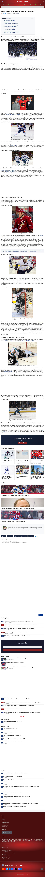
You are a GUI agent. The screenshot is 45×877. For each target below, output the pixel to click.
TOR (3, 628)
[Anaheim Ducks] (3, 4)
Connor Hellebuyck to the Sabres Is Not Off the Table (15, 708)
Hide (32, 18)
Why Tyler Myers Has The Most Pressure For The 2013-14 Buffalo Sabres (14, 542)
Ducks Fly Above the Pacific (10, 29)
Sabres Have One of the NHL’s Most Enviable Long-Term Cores (16, 495)
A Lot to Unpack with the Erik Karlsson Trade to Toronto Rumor (17, 635)
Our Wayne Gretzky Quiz (6, 858)
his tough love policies (10, 171)
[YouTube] (5, 869)
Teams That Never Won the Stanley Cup (8, 853)
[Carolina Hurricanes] (25, 4)
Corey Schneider (4, 170)
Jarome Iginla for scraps (9, 114)
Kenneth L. (5, 13)
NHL (3, 621)
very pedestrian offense (8, 340)
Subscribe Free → (22, 442)
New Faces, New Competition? (9, 20)
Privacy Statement (5, 825)
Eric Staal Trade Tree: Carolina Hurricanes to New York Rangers (15, 772)
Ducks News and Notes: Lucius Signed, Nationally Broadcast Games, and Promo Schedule (23, 712)
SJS (18, 13)
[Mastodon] (19, 869)
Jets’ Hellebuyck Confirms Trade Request (7, 461)
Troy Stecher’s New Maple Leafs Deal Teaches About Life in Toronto (16, 796)
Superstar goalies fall (24, 279)
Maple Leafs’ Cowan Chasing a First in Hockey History (14, 779)
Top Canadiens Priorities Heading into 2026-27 (12, 721)
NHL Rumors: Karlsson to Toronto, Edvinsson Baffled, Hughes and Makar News (21, 624)
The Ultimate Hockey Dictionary (7, 850)
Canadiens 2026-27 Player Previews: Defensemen (15, 662)
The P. (6, 629)
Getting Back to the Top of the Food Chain (11, 32)
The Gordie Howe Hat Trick (6, 857)
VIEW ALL (22, 716)
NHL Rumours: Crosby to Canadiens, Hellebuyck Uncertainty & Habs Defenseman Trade (20, 803)
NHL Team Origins (5, 851)
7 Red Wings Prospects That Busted (10, 728)
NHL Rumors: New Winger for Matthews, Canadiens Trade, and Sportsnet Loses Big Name (21, 786)
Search (40, 614)
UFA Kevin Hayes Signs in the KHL (22, 477)
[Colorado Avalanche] (36, 4)
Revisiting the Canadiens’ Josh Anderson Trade (12, 776)
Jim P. (6, 622)
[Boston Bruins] (9, 4)
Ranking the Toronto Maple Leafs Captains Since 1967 (14, 738)
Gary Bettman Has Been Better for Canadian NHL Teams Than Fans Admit (18, 508)
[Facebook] (12, 869)
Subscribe (22, 649)
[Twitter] (7, 869)
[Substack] (3, 869)
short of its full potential (8, 371)
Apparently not (17, 114)
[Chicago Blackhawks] (30, 4)
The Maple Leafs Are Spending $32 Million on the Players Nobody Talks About (18, 799)
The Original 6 (4, 854)
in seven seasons (11, 142)
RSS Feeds (3, 823)
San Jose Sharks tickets (20, 91)
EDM (3, 632)
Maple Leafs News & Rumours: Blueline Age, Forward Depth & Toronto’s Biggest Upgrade (23, 702)
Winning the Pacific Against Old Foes (10, 26)
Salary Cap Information (5, 847)
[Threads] (16, 869)
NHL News (4, 539)
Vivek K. (6, 633)
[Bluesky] (9, 869)
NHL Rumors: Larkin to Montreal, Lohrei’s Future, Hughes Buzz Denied (19, 621)
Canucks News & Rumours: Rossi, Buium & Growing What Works (18, 698)
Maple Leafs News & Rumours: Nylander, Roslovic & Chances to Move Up (19, 628)
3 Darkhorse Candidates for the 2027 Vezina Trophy (13, 742)
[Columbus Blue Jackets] (41, 4)
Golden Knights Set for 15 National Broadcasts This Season (22, 462)
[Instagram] (14, 869)
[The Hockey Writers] (3, 1)
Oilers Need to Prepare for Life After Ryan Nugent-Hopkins (16, 632)
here (22, 340)
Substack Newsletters (5, 822)
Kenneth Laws (10, 526)
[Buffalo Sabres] (14, 4)
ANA (3, 712)
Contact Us (3, 828)
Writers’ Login (4, 829)
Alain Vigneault (12, 170)
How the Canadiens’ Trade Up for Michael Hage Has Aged (14, 806)
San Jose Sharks (9, 539)
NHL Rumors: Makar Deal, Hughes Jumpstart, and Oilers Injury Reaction (19, 705)
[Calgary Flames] (19, 4)
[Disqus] (22, 562)
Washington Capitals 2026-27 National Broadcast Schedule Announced (22, 251)
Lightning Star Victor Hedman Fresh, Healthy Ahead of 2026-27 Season (7, 477)
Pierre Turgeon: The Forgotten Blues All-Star (9, 541)
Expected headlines (13, 145)
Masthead (3, 819)
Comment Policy (4, 826)
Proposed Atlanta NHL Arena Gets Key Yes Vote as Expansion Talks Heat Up (37, 477)
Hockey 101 (4, 848)
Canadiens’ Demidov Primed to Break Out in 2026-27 (13, 521)
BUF (3, 709)
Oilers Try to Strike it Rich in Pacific (11, 23)
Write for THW (4, 818)
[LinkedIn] (21, 869)
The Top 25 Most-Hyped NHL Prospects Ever (12, 735)
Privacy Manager (6, 832)
